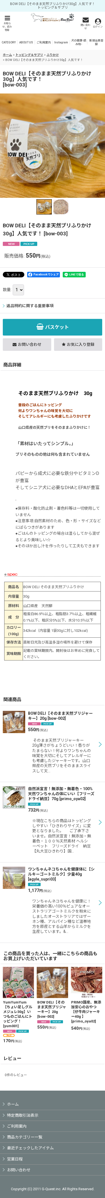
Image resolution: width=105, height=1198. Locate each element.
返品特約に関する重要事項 (29, 306)
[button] (7, 23)
